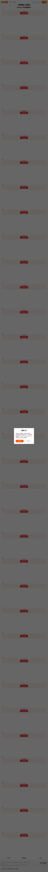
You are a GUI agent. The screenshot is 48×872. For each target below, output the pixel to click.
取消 (28, 441)
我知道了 (19, 441)
